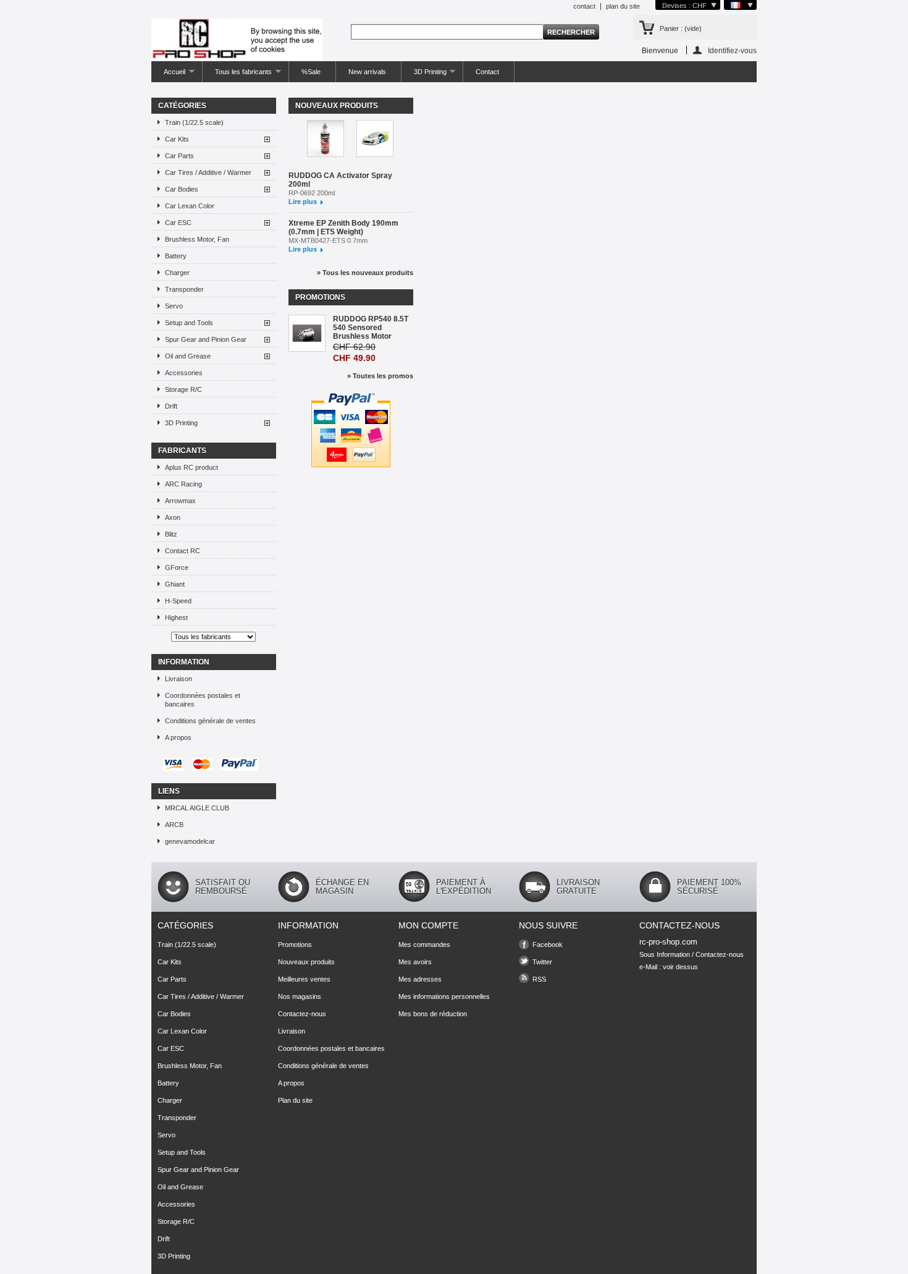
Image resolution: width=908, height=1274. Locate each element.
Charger (177, 272)
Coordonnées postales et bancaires (202, 700)
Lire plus (302, 201)
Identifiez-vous (732, 50)
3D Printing (424, 75)
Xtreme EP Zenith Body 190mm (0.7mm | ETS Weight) (343, 227)
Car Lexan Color (189, 206)
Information (183, 662)
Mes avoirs (415, 962)
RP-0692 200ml (311, 193)
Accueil (168, 75)
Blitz (171, 534)
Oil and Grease (188, 356)
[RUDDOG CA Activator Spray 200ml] (325, 139)
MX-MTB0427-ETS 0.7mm (328, 240)
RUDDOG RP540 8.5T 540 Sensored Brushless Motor (370, 328)
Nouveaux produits (336, 105)
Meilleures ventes (304, 979)
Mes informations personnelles (444, 996)
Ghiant (175, 584)
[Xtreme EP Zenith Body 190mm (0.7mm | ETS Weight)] (374, 139)
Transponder (184, 289)
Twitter (542, 962)
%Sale (311, 71)
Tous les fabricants (237, 75)
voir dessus (680, 966)
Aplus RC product (191, 467)
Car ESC (178, 222)
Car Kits (177, 139)
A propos (178, 737)
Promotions (320, 297)
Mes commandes (424, 944)
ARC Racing (183, 484)
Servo (174, 306)
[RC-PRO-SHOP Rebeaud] (236, 40)
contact (584, 6)
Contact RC (182, 550)
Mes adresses (420, 979)
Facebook (547, 944)
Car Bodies (181, 189)
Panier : (681, 28)
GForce (176, 567)
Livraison (178, 678)
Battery (176, 256)
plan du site (623, 6)
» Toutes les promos (380, 376)
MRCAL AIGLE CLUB (197, 808)
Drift (171, 406)
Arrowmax (180, 500)
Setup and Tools (189, 322)
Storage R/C (183, 389)
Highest (176, 617)
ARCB (174, 824)
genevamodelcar (190, 841)
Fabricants (182, 450)
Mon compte (428, 925)
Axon (172, 517)
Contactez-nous (302, 1013)
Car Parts (179, 155)
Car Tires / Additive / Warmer (208, 172)
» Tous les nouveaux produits (365, 272)
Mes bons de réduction (432, 1013)
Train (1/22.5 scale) (194, 122)
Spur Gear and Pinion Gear (205, 339)
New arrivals (367, 71)
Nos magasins (299, 996)
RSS (539, 979)
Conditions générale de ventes (210, 720)
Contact (487, 71)
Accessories (184, 372)
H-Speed (178, 601)
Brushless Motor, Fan (197, 239)
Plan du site (295, 1100)
